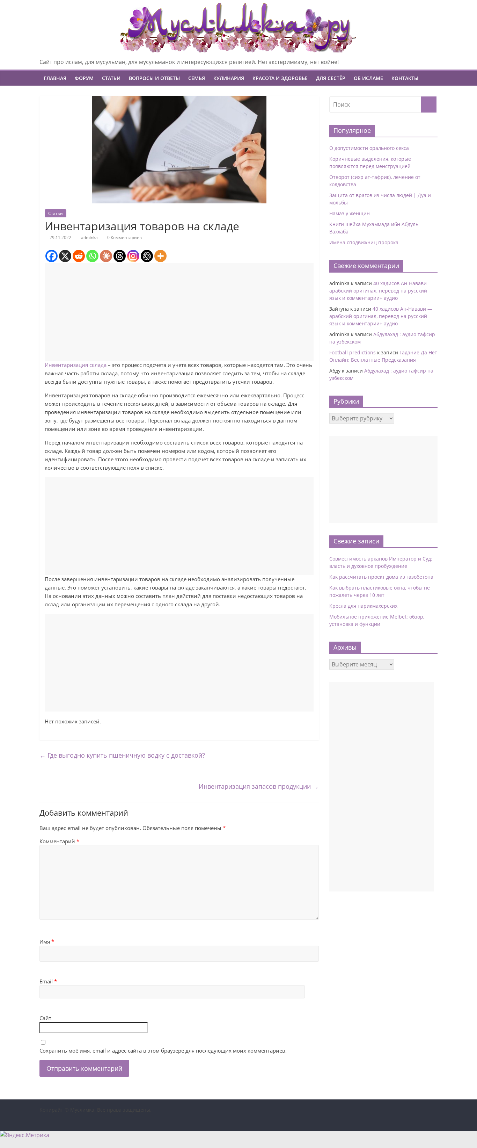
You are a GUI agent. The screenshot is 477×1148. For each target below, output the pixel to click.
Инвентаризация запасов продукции (259, 786)
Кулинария (228, 78)
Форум (84, 78)
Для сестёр (330, 78)
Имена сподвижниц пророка (363, 242)
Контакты (404, 78)
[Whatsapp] (92, 256)
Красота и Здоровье (280, 78)
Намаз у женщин (349, 213)
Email (48, 981)
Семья (196, 78)
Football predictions (352, 352)
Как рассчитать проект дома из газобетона (381, 576)
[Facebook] (51, 256)
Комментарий (59, 841)
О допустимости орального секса (369, 148)
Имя (46, 941)
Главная (55, 78)
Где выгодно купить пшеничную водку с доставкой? (122, 755)
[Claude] (106, 256)
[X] (65, 256)
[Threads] (119, 256)
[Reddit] (79, 256)
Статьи (111, 78)
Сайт (45, 1018)
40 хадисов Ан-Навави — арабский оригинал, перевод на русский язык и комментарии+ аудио (381, 290)
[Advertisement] (179, 312)
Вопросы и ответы (154, 78)
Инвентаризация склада (76, 364)
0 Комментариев (124, 237)
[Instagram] (133, 256)
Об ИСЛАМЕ (368, 78)
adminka (89, 237)
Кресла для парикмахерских (363, 605)
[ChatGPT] (147, 256)
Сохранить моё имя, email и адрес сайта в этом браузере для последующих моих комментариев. (163, 1050)
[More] (160, 256)
